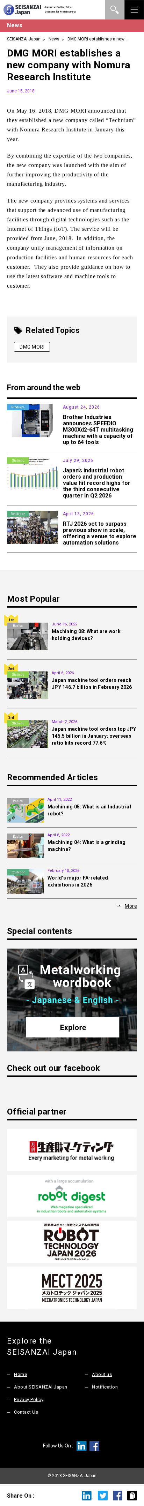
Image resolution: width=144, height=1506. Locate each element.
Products (17, 407)
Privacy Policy (28, 1399)
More (131, 906)
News (54, 39)
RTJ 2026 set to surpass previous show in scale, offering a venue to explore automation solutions (99, 533)
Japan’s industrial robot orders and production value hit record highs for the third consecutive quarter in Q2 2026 (96, 483)
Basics (18, 626)
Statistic (18, 460)
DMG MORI (32, 347)
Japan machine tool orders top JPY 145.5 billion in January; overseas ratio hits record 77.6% (94, 736)
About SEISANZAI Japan (40, 1387)
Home (20, 1374)
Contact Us (26, 1412)
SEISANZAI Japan (24, 39)
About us (102, 1374)
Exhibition (18, 514)
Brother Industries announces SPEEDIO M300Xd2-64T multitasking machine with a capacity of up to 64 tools (98, 430)
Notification (105, 1387)
